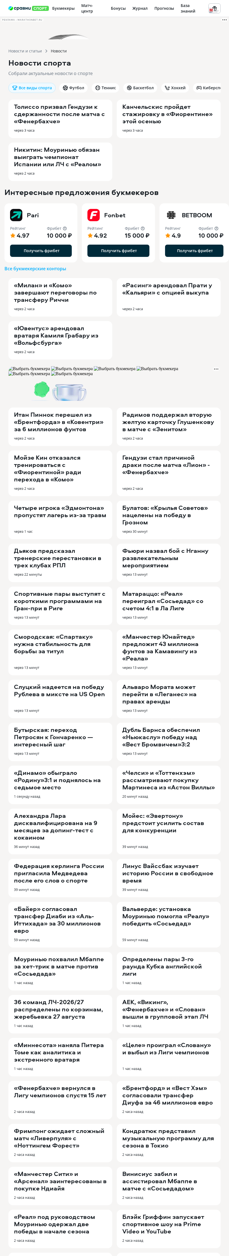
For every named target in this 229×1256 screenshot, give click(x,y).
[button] (40, 232)
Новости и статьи (25, 51)
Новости (59, 51)
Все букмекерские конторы (35, 269)
